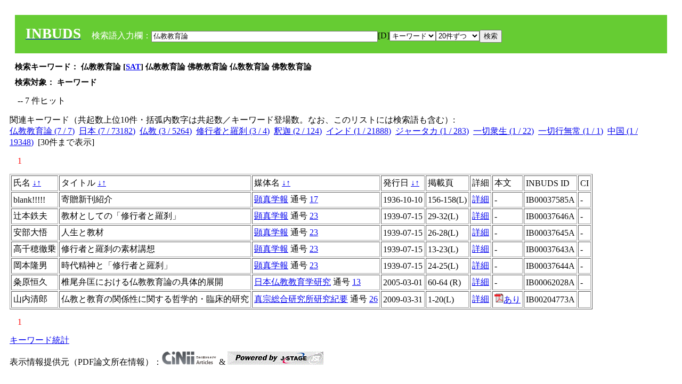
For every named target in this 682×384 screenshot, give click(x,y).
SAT (133, 66)
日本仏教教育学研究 (292, 281)
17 (314, 199)
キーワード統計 (39, 340)
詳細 (480, 199)
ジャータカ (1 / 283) (432, 130)
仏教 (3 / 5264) (166, 130)
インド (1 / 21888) (358, 130)
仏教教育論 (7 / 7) (42, 130)
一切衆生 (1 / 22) (503, 130)
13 (356, 281)
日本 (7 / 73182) (107, 130)
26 (373, 298)
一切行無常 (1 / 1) (570, 130)
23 (314, 215)
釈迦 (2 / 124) (298, 130)
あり (512, 299)
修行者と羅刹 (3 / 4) (233, 130)
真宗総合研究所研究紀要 (301, 298)
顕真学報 (271, 199)
